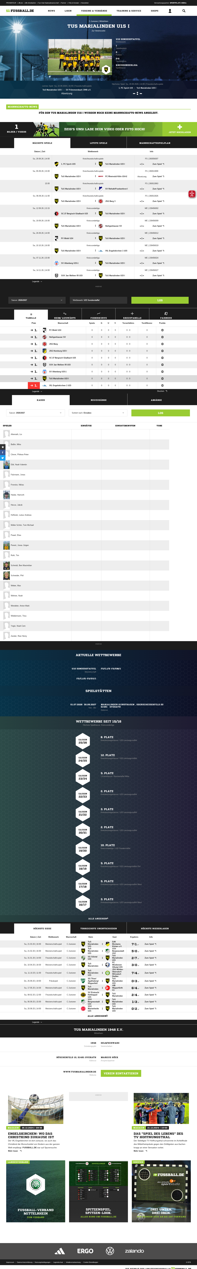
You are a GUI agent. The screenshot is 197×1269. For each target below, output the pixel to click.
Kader (41, 400)
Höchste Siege (42, 929)
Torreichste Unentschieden (98, 929)
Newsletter (85, 3)
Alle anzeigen (97, 919)
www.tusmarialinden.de (79, 1072)
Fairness (166, 318)
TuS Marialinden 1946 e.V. (98, 1029)
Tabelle (31, 318)
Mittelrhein (104, 21)
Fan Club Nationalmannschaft (48, 3)
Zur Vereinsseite (98, 31)
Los (160, 300)
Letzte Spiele (98, 143)
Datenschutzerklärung (24, 1262)
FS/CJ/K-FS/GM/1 (111, 669)
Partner (63, 3)
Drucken (160, 391)
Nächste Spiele (42, 143)
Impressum (10, 1262)
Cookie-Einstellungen (90, 1262)
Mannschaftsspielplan (154, 143)
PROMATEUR (11, 3)
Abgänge (156, 400)
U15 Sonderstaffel (128, 39)
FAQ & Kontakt (74, 3)
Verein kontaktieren (121, 1073)
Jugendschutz (58, 1262)
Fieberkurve (98, 318)
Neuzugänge (99, 400)
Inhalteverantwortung (73, 1262)
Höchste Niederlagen (155, 929)
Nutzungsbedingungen (42, 1262)
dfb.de (20, 3)
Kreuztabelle (132, 318)
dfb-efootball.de (30, 3)
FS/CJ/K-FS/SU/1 (86, 679)
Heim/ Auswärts (65, 318)
